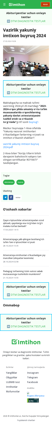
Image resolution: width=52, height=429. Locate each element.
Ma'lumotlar (13, 391)
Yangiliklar (11, 372)
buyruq (20, 182)
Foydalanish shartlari (26, 420)
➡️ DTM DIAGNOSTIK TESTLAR (26, 21)
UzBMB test (13, 382)
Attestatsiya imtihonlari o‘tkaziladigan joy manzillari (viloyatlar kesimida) (24, 257)
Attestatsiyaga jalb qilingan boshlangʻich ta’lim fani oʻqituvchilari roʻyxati (23, 241)
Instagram (33, 372)
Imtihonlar (12, 386)
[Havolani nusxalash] (18, 197)
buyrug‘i (33, 122)
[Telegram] (5, 197)
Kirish (45, 4)
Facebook (32, 382)
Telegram (32, 377)
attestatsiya (8, 182)
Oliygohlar (11, 377)
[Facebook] (11, 197)
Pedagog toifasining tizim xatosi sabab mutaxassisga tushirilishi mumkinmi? (23, 273)
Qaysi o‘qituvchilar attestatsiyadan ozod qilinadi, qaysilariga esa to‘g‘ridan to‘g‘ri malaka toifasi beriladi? (23, 223)
